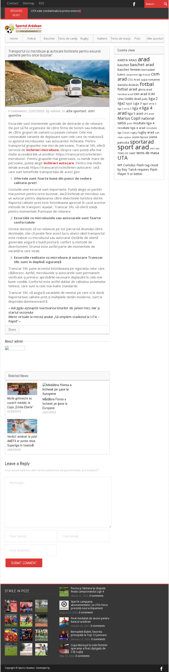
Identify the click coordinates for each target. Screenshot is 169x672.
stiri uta (154, 148)
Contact (12, 3)
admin (55, 111)
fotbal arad (127, 89)
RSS (41, 3)
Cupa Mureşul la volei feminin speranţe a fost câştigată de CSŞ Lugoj (89, 648)
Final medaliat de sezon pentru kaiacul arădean (90, 619)
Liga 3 (137, 103)
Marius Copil (129, 118)
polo (129, 123)
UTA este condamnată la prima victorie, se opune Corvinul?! (68, 11)
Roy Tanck (129, 169)
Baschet (49, 38)
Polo (137, 38)
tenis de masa (147, 152)
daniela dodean (128, 85)
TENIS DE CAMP (127, 153)
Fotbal (32, 38)
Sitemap (28, 3)
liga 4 (136, 108)
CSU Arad (134, 79)
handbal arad (125, 94)
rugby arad (146, 132)
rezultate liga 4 (143, 123)
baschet (123, 65)
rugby (133, 132)
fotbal (147, 84)
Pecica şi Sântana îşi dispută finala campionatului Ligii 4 (88, 589)
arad (144, 59)
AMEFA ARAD (127, 60)
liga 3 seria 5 (124, 108)
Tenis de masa (120, 38)
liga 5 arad (135, 113)
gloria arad (145, 89)
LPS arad (149, 113)
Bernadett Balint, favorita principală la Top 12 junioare (89, 633)
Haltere (102, 38)
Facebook (134, 3)
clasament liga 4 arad (138, 74)
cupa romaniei (150, 79)
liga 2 (153, 98)
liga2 (121, 103)
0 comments (17, 111)
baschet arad (142, 64)
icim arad (140, 94)
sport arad (133, 147)
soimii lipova (140, 137)
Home (14, 38)
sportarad (142, 141)
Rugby (84, 38)
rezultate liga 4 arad (131, 128)
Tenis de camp (67, 38)
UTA (123, 157)
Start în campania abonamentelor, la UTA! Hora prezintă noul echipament (89, 605)
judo (145, 99)
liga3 (129, 103)
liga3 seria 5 (149, 103)
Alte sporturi (155, 38)
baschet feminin (129, 69)
